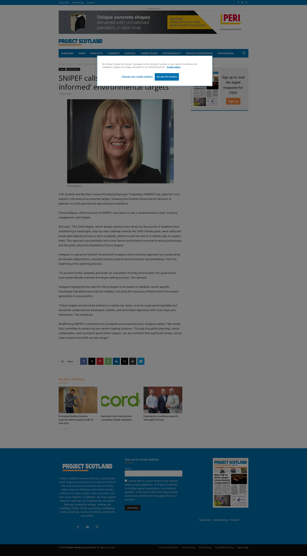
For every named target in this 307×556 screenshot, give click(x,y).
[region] (154, 71)
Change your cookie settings (137, 76)
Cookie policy (174, 67)
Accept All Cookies (167, 76)
